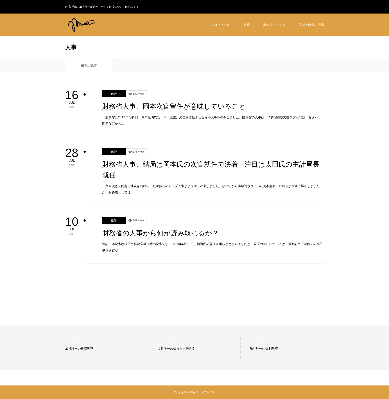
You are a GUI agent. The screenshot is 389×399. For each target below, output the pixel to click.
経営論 (170, 339)
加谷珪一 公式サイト (202, 392)
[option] (106, 347)
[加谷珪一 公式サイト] (99, 25)
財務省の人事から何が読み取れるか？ (160, 233)
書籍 (246, 25)
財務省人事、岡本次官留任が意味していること (174, 106)
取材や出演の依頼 (311, 25)
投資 (76, 339)
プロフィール (220, 25)
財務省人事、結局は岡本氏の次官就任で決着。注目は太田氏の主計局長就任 (210, 170)
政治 (114, 93)
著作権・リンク (274, 25)
